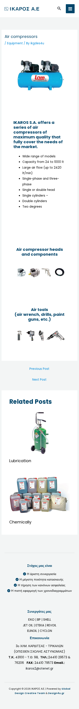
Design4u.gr (56, 693)
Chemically (20, 522)
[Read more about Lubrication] (39, 433)
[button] (59, 9)
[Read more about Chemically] (39, 494)
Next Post (39, 380)
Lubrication (20, 460)
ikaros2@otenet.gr (39, 668)
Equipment (15, 43)
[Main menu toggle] (70, 8)
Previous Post (39, 369)
